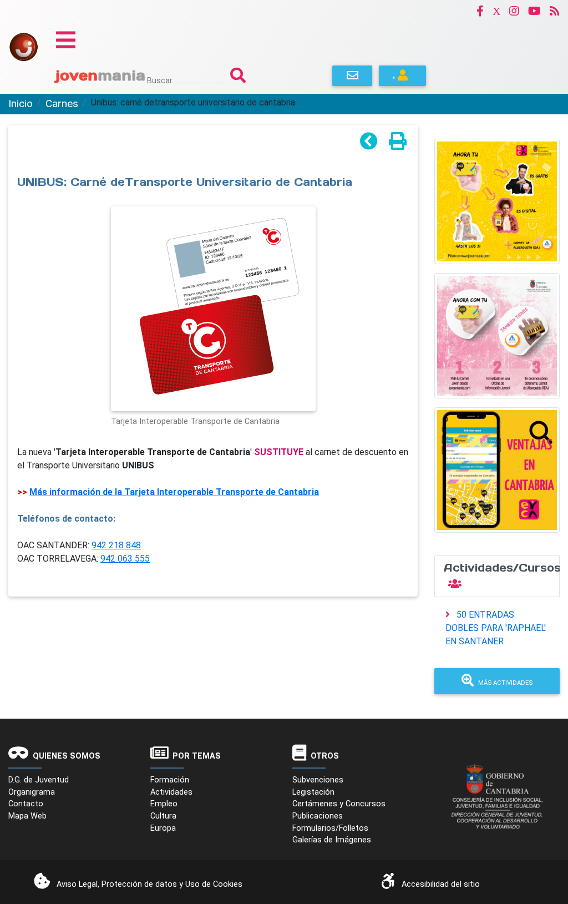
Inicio (20, 103)
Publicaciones (317, 816)
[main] (213, 416)
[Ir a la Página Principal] (23, 46)
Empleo (164, 804)
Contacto (25, 804)
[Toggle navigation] (65, 40)
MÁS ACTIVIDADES (505, 682)
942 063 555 (125, 558)
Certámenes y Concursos (339, 804)
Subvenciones (317, 780)
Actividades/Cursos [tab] (502, 567)
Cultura (163, 816)
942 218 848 (116, 545)
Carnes (61, 103)
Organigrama (31, 792)
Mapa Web (27, 816)
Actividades (171, 792)
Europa (163, 828)
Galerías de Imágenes (331, 840)
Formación (169, 780)
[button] (480, 11)
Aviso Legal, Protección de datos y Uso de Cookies (149, 884)
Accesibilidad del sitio (441, 884)
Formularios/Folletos (330, 828)
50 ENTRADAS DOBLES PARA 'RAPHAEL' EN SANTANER (495, 628)
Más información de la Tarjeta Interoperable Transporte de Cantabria (174, 492)
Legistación (313, 792)
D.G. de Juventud (38, 780)
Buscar (160, 80)
